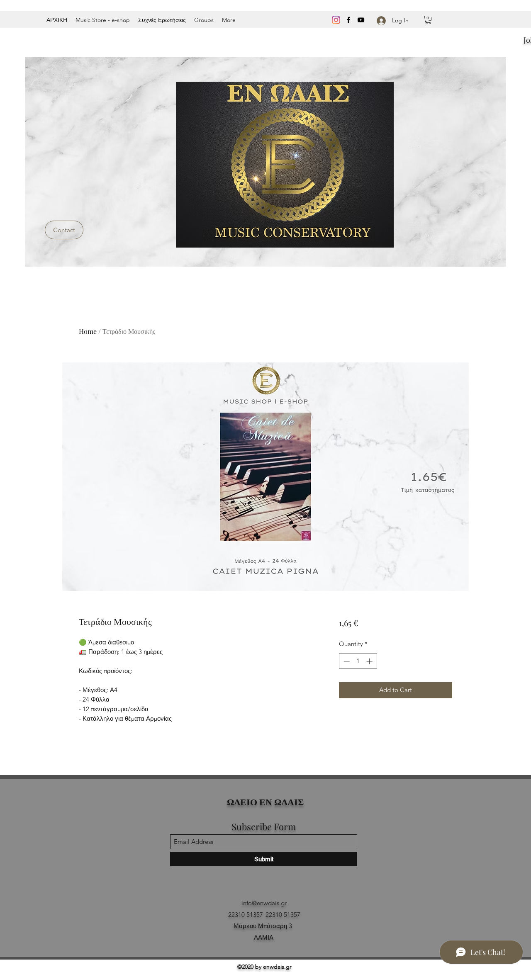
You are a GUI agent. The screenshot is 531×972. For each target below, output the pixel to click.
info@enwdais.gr (264, 903)
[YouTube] (361, 20)
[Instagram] (336, 20)
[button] (428, 20)
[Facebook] (348, 20)
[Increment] (370, 661)
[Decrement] (345, 661)
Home (88, 331)
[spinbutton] (358, 661)
